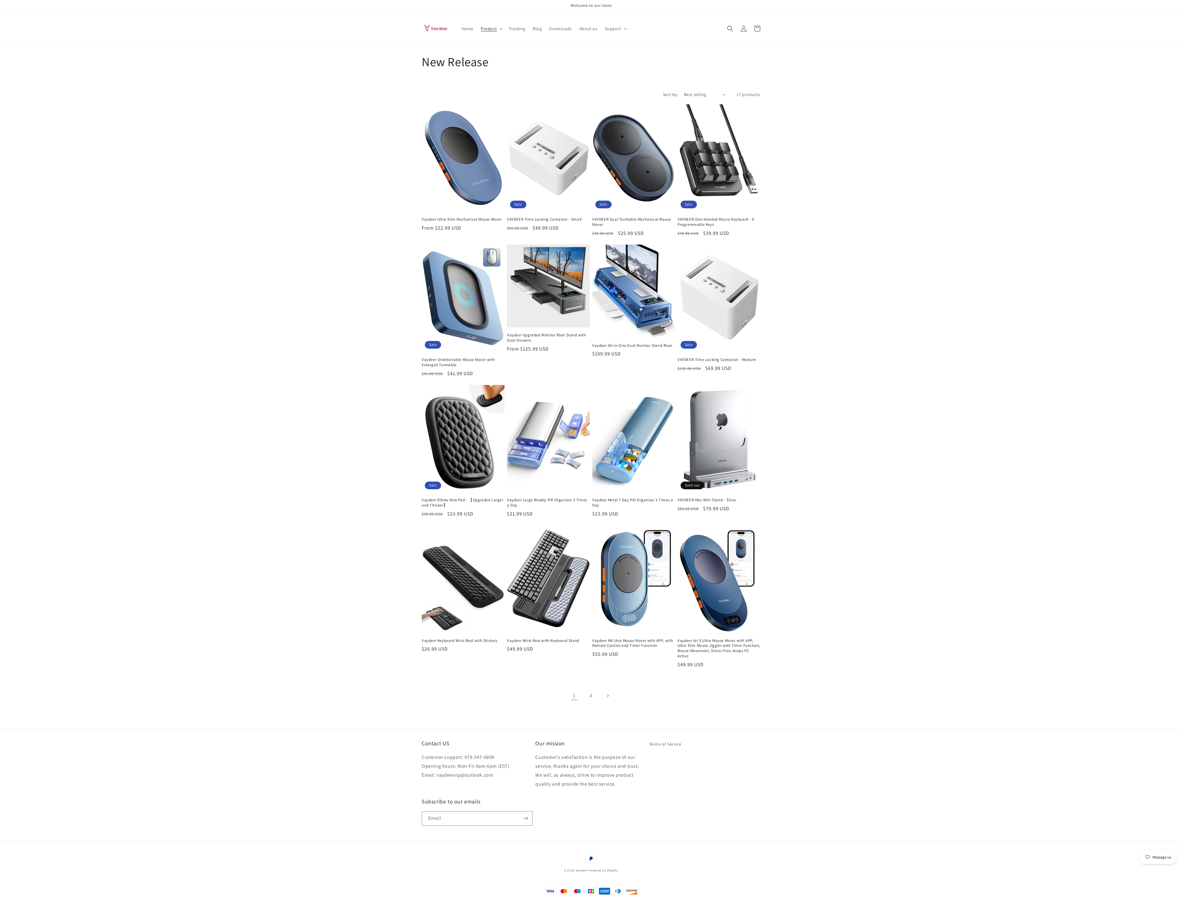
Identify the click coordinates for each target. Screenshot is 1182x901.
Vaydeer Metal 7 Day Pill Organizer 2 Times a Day (632, 503)
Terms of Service (665, 744)
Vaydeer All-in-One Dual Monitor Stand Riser (632, 345)
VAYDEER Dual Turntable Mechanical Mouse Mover (631, 222)
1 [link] (574, 695)
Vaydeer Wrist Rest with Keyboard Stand (543, 640)
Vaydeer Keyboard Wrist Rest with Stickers (459, 640)
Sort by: (670, 94)
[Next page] (607, 696)
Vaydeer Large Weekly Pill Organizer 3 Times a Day (547, 503)
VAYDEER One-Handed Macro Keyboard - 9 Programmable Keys (715, 222)
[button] (491, 28)
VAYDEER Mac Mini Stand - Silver (707, 500)
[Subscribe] (525, 818)
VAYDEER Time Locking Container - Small (544, 219)
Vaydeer (582, 870)
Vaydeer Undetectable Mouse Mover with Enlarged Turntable (458, 362)
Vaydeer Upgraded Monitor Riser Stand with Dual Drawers (546, 338)
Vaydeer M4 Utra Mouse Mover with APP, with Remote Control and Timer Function (632, 643)
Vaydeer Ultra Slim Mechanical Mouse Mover (462, 219)
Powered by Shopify (603, 870)
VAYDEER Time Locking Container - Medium (716, 359)
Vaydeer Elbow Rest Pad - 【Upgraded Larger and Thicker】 (462, 503)
